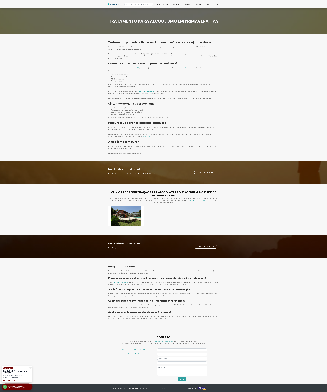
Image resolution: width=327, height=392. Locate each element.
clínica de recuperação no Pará (163, 341)
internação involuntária (146, 91)
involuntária (144, 68)
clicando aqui (146, 136)
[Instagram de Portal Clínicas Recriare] (163, 388)
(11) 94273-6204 (136, 353)
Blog (207, 4)
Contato (215, 4)
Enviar (182, 379)
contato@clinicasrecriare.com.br (136, 349)
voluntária (136, 68)
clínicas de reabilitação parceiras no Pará (201, 200)
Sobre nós (166, 4)
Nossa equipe (177, 4)
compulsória (182, 68)
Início (158, 4)
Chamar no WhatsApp (206, 172)
